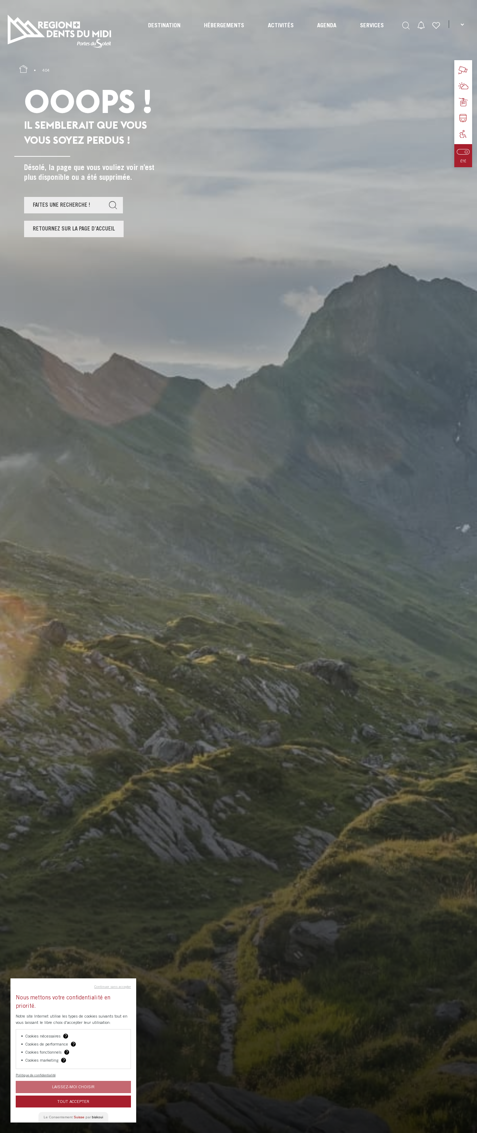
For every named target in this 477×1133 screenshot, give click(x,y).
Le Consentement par (73, 1117)
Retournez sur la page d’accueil (74, 228)
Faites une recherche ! (61, 204)
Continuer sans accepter (112, 986)
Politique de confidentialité (36, 1075)
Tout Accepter (73, 1101)
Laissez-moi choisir (73, 1086)
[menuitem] (164, 31)
